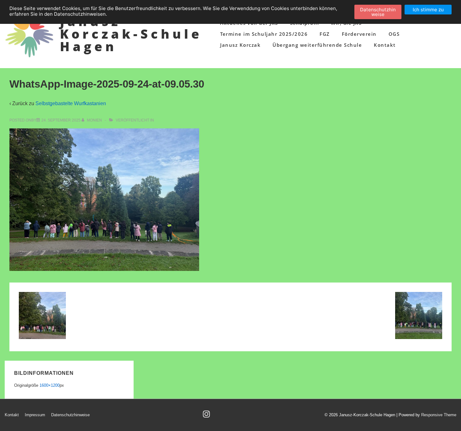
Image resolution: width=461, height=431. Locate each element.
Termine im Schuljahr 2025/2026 (264, 34)
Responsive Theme (438, 414)
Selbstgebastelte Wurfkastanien (70, 103)
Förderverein (359, 34)
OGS (394, 34)
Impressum (35, 414)
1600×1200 (50, 385)
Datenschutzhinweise (70, 414)
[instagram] (207, 416)
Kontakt (385, 45)
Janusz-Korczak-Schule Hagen (131, 34)
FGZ (325, 34)
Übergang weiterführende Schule (317, 45)
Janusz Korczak (240, 45)
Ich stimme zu (428, 10)
